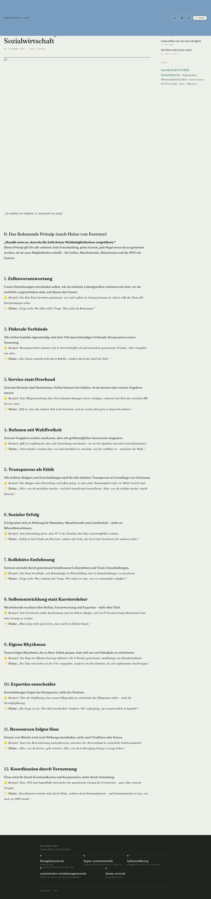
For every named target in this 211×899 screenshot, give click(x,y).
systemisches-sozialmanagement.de (63, 873)
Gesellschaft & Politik (175, 70)
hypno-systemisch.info (98, 861)
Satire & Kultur (196, 79)
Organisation (189, 75)
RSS (55, 891)
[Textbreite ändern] (175, 18)
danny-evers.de (115, 873)
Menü (201, 18)
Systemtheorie (170, 75)
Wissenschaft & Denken (174, 79)
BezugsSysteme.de (52, 861)
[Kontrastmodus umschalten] (181, 18)
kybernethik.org (137, 861)
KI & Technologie (169, 83)
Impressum (45, 891)
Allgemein (191, 83)
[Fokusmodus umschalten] (188, 18)
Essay (182, 83)
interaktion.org (16, 18)
